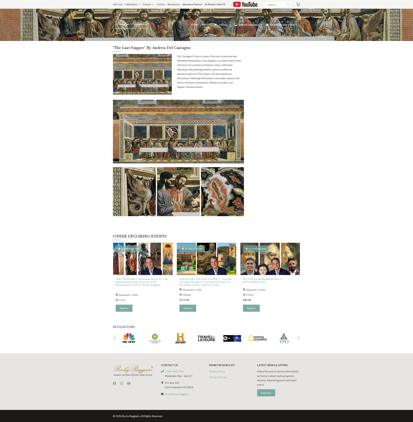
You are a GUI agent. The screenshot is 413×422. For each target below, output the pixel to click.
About (206, 24)
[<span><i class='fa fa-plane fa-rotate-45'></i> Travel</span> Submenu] (228, 24)
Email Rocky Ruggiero (177, 394)
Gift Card (117, 4)
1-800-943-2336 (174, 371)
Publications (131, 4)
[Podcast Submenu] (152, 4)
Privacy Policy (217, 371)
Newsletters (174, 4)
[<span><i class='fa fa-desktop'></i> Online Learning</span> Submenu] (260, 24)
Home (194, 24)
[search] (288, 4)
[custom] (114, 383)
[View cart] (298, 4)
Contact (161, 4)
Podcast (147, 4)
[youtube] (128, 383)
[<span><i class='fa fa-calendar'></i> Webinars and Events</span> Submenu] (298, 24)
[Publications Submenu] (138, 4)
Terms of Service (218, 377)
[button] (114, 338)
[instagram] (121, 383)
